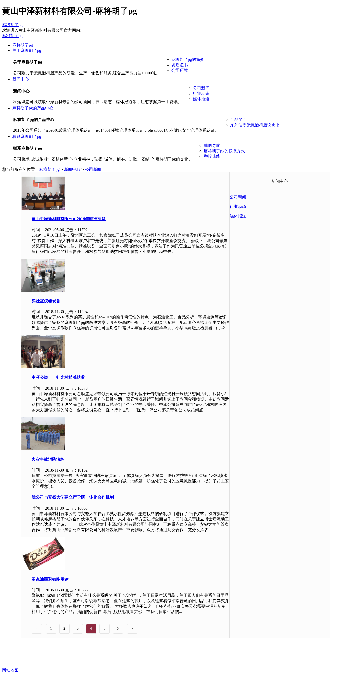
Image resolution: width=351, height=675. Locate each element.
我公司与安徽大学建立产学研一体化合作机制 (73, 497)
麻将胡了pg (12, 25)
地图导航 (212, 145)
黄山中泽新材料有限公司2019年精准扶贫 (69, 219)
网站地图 (10, 670)
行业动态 (201, 93)
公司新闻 (201, 88)
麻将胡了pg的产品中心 (32, 108)
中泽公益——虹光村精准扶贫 (58, 377)
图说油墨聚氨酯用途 (50, 579)
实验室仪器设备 (46, 301)
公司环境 (179, 70)
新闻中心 (20, 79)
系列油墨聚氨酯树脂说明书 (255, 125)
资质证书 (179, 65)
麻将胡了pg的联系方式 (224, 151)
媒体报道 (201, 99)
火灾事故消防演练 (48, 459)
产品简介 (238, 119)
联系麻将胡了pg (26, 136)
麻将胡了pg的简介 (187, 59)
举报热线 (212, 156)
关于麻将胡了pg (26, 50)
